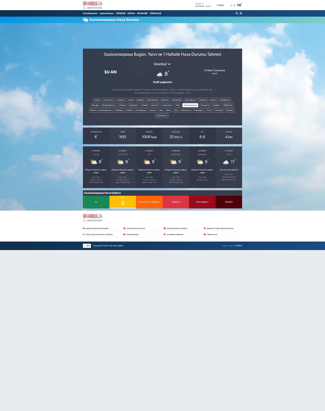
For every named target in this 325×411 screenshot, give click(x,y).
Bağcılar (140, 100)
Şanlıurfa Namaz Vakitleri (177, 228)
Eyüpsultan (167, 105)
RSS (88, 246)
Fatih (178, 105)
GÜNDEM (120, 13)
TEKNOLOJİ (155, 13)
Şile (161, 110)
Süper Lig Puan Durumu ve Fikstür (99, 234)
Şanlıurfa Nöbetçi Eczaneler (97, 228)
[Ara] (237, 13)
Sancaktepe (141, 110)
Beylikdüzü (225, 100)
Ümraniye (219, 110)
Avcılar (130, 100)
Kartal (93, 110)
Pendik (129, 110)
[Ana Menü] (240, 13)
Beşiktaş (203, 100)
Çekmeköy (133, 105)
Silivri (168, 110)
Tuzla (209, 110)
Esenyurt (155, 105)
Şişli (175, 110)
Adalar (97, 100)
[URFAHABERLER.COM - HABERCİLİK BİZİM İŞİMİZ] (92, 5)
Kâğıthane (228, 105)
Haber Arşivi (212, 234)
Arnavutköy (108, 100)
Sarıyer (153, 110)
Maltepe (119, 110)
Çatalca (122, 105)
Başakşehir (177, 100)
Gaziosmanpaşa (190, 105)
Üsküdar (230, 110)
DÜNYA (131, 13)
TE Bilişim (238, 246)
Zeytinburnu (162, 116)
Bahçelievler (153, 100)
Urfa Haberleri (90, 13)
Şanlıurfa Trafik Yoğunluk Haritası (220, 228)
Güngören (205, 105)
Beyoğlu (95, 105)
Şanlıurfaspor (107, 13)
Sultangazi (198, 110)
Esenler (145, 105)
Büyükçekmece (109, 105)
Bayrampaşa (190, 100)
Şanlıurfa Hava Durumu (136, 228)
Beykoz (213, 100)
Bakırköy (165, 100)
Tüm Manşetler (132, 234)
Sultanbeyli (185, 110)
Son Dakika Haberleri (174, 234)
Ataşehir (120, 100)
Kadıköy (216, 105)
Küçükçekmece (105, 110)
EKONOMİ (142, 13)
